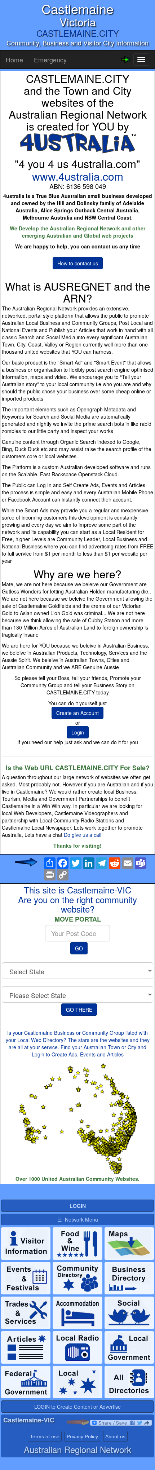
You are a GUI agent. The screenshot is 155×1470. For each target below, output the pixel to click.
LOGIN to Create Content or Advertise (77, 1406)
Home (14, 59)
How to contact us (77, 263)
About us (115, 1436)
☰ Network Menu (77, 1219)
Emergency (50, 59)
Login (77, 732)
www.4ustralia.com (77, 176)
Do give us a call (82, 834)
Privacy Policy (82, 1436)
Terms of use (44, 1436)
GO (79, 948)
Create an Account (77, 712)
